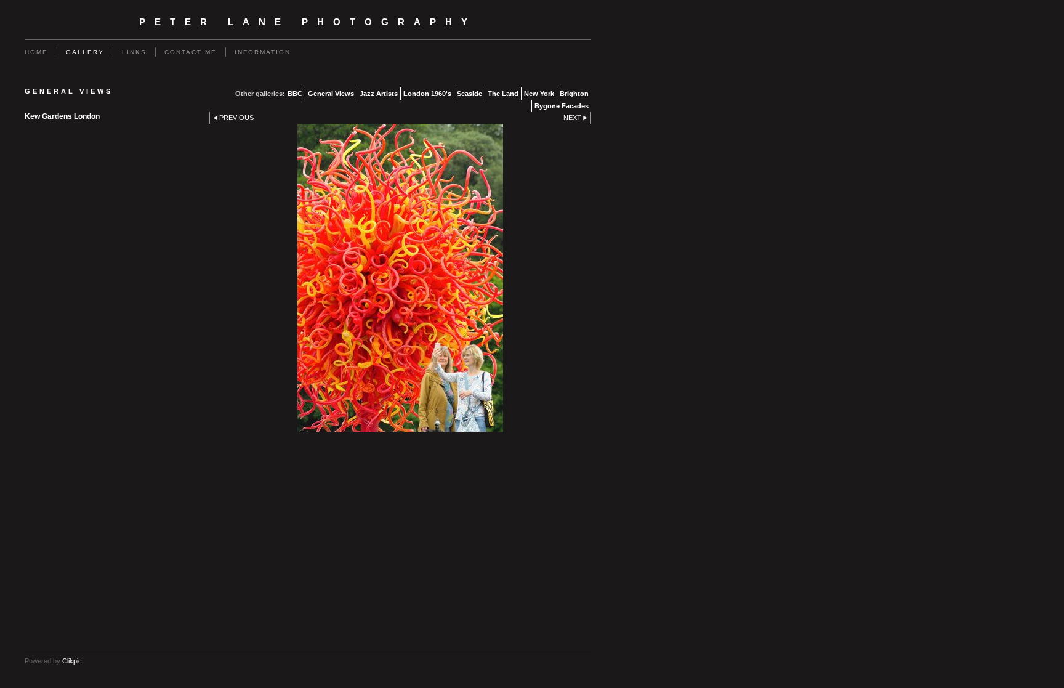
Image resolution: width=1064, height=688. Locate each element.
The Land (503, 93)
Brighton (574, 93)
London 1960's (427, 93)
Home (36, 52)
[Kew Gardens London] (400, 278)
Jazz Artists (379, 93)
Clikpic (72, 661)
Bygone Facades (561, 106)
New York (539, 93)
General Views (331, 93)
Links (134, 52)
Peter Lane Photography (308, 22)
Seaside (469, 93)
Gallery (85, 52)
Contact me (190, 52)
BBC (295, 93)
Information (263, 52)
